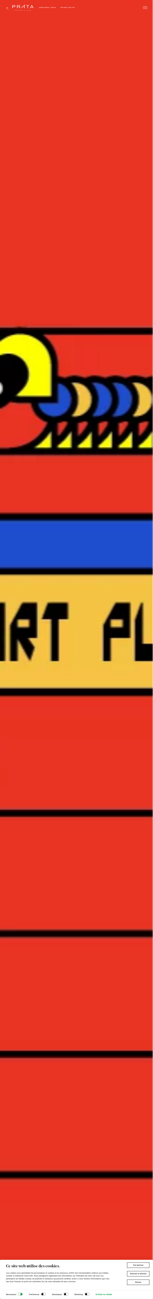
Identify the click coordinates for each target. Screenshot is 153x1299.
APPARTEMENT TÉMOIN (47, 7)
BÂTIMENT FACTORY (68, 7)
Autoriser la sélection (138, 1273)
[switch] (43, 1294)
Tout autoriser (138, 1265)
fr (7, 8)
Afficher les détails (104, 1294)
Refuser (138, 1282)
